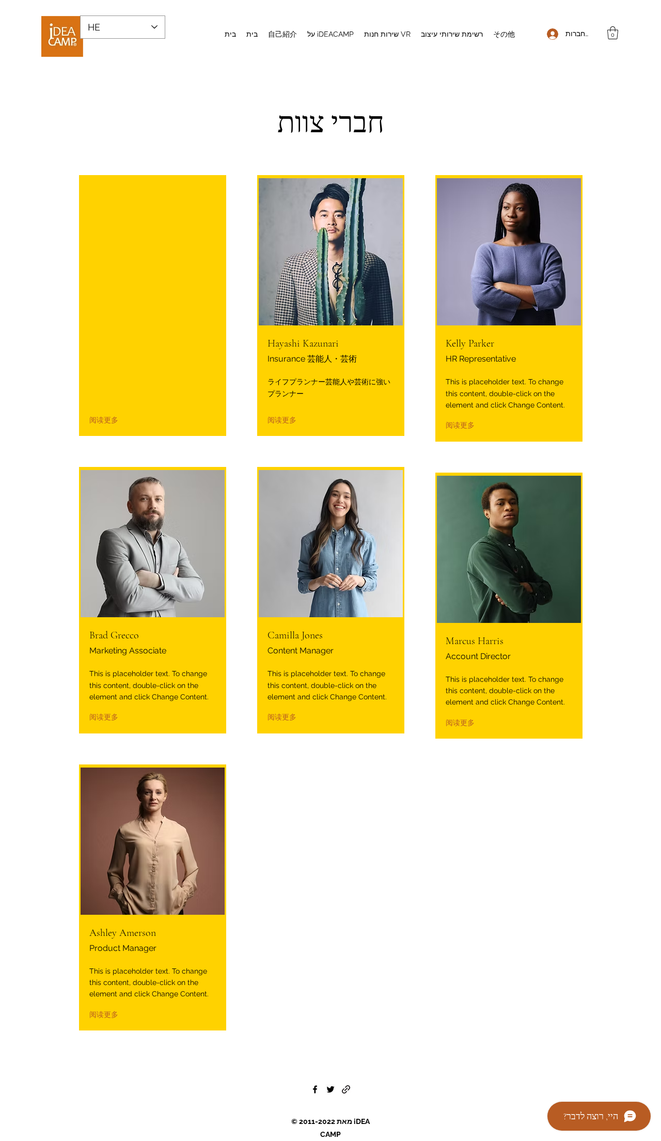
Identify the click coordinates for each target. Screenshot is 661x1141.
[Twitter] (330, 1089)
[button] (612, 32)
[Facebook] (315, 1089)
